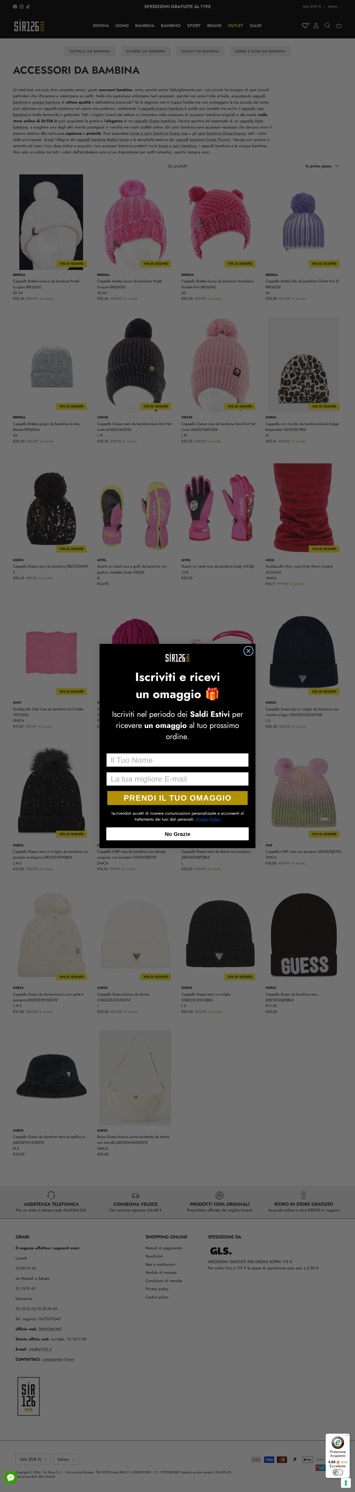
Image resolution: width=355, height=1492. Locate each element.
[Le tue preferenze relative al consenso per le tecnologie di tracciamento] (346, 1483)
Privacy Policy (208, 819)
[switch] (338, 1472)
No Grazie (177, 834)
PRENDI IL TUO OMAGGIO (178, 798)
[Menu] (347, 1437)
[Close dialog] (248, 650)
